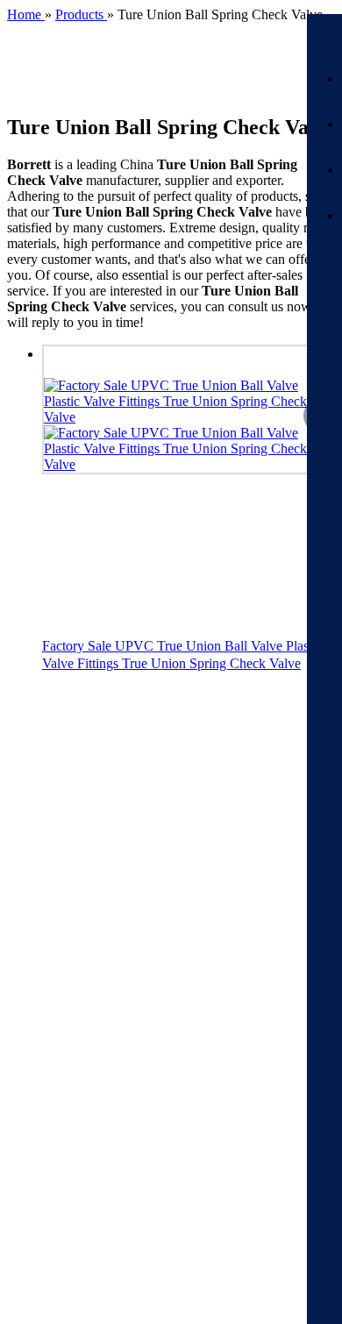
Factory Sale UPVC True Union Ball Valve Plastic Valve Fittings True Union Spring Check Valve (182, 654)
